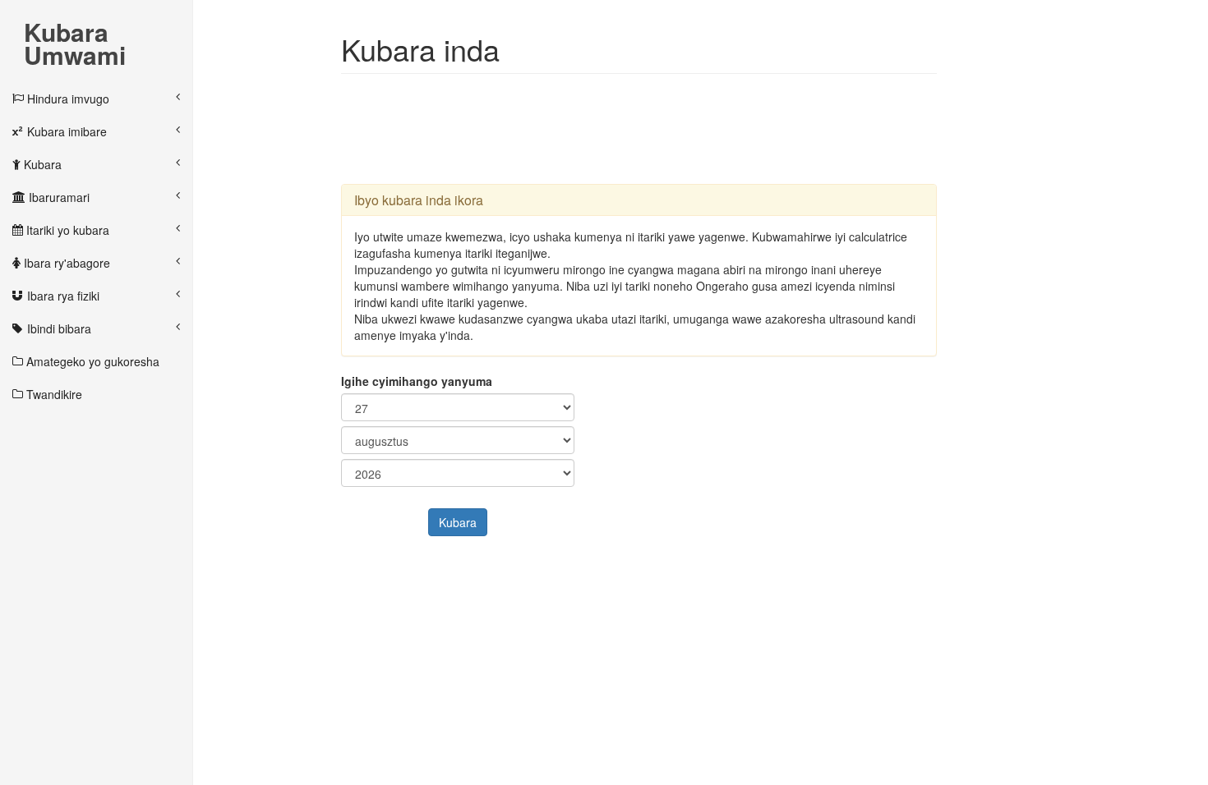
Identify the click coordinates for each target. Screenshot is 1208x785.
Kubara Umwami (75, 33)
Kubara (41, 164)
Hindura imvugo (66, 98)
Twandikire (52, 394)
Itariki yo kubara (66, 230)
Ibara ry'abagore (65, 263)
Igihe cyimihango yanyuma (416, 381)
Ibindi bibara (57, 328)
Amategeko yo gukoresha (91, 361)
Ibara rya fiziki (61, 295)
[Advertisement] (640, 127)
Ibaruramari (57, 197)
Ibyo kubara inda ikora (418, 200)
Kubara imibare (65, 131)
